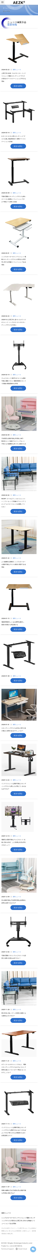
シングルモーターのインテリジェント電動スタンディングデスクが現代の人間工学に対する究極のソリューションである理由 (18, 1220)
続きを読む (18, 86)
